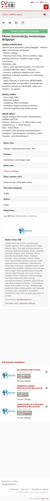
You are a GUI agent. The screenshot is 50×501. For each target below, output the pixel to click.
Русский (36, 2)
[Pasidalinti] (17, 23)
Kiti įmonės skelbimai (13, 362)
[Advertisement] (25, 334)
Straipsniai (14, 489)
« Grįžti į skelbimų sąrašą (11, 14)
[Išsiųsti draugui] (10, 23)
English (44, 2)
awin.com (45, 499)
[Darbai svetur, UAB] (25, 231)
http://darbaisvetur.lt (24, 300)
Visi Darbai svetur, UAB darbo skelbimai (20, 303)
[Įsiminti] (4, 23)
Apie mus (25, 489)
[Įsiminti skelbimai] (45, 15)
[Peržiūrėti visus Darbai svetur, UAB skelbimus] (9, 375)
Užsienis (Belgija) (11, 171)
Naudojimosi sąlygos (40, 489)
